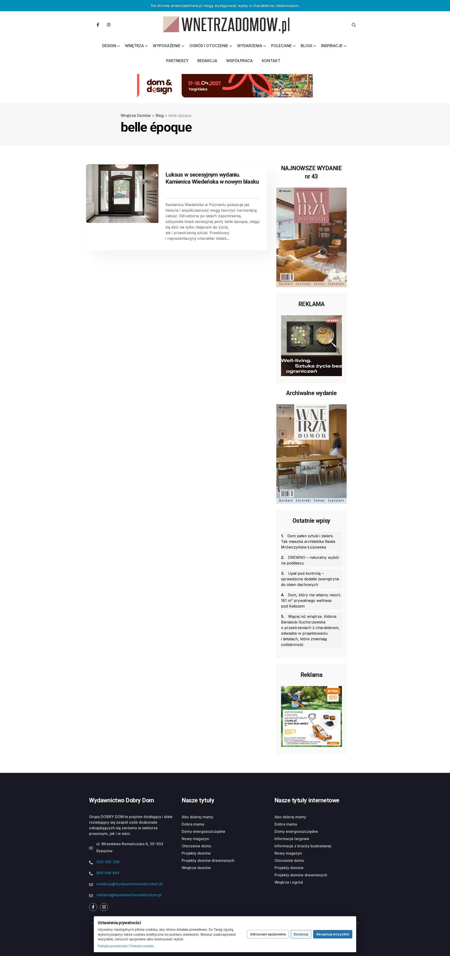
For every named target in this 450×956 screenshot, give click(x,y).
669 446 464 (107, 873)
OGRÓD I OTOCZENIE (208, 45)
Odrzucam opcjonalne (268, 934)
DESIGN (109, 45)
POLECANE (281, 45)
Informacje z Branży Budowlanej (302, 846)
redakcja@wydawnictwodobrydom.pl (129, 884)
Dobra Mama (193, 824)
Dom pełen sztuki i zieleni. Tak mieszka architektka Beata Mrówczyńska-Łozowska (308, 541)
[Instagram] (108, 25)
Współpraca (239, 60)
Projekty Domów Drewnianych (208, 860)
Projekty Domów (196, 853)
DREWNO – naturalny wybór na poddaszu (310, 560)
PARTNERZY (177, 60)
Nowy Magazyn (195, 838)
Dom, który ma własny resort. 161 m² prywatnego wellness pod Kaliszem (311, 600)
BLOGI (306, 45)
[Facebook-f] (98, 25)
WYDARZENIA (249, 45)
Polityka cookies (142, 946)
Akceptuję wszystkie (332, 934)
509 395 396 (108, 862)
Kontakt (271, 60)
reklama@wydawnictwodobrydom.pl (128, 895)
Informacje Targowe (291, 838)
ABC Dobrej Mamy (197, 817)
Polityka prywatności (113, 946)
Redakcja (207, 60)
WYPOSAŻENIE (166, 45)
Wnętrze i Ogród (288, 882)
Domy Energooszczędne (203, 831)
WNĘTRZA (134, 45)
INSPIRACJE (332, 45)
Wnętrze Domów (196, 867)
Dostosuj (301, 934)
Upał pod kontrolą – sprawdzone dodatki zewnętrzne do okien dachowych (310, 579)
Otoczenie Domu (196, 846)
